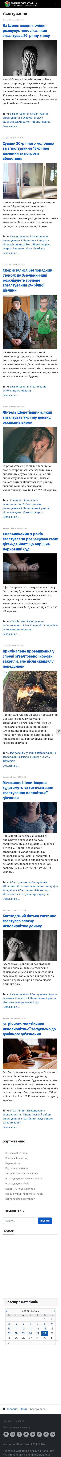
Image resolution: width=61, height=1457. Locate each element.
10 (9, 1328)
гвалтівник (18, 1110)
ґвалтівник (26, 890)
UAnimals (9, 761)
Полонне (9, 886)
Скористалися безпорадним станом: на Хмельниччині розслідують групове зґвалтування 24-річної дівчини (27, 280)
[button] (57, 4)
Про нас (7, 1421)
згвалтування (40, 113)
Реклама (19, 1421)
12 (23, 1328)
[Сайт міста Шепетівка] (21, 4)
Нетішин (40, 248)
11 (16, 1328)
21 (37, 1333)
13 (30, 1328)
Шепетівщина (41, 121)
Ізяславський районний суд (21, 1002)
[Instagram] (39, 1434)
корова (16, 753)
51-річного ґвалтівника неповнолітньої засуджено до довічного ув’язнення (29, 1029)
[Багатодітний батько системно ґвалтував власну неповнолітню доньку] (30, 945)
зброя (39, 890)
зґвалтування (20, 113)
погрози (43, 240)
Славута (27, 117)
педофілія (31, 500)
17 (9, 1333)
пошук (39, 117)
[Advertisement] (30, 1267)
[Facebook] (19, 1434)
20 (30, 1333)
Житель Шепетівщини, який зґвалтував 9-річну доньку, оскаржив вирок (27, 417)
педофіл (17, 500)
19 (23, 1333)
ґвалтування (12, 117)
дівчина (9, 998)
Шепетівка (29, 240)
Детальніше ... (11, 126)
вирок (8, 248)
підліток (22, 998)
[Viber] (12, 1434)
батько (28, 512)
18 (16, 1333)
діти (26, 625)
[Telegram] (6, 1434)
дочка (53, 994)
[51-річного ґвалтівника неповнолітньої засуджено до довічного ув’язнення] (30, 1053)
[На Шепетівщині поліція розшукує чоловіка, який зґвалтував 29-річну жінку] (30, 58)
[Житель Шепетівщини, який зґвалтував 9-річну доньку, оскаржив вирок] (30, 444)
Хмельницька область (17, 390)
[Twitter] (26, 1434)
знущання (29, 753)
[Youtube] (52, 1434)
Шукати (45, 1220)
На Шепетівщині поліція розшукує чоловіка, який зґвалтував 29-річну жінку (26, 30)
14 (37, 1328)
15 (45, 1328)
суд (48, 890)
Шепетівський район (17, 121)
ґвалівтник (18, 621)
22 (44, 1333)
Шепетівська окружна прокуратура (26, 894)
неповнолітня (23, 248)
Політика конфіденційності (17, 1427)
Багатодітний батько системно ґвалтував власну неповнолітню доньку (29, 921)
